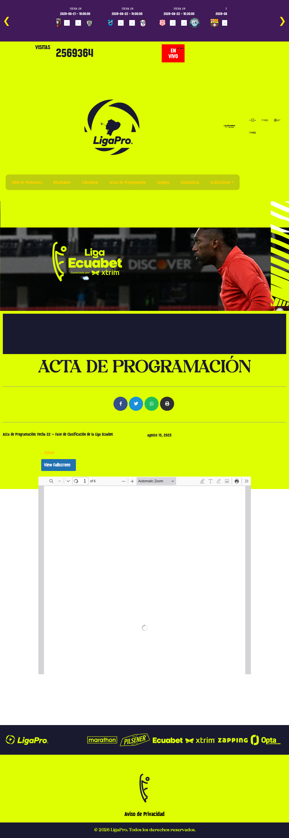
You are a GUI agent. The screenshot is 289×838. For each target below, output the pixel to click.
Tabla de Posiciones (26, 182)
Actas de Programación (128, 182)
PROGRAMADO (68, 31)
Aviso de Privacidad (144, 814)
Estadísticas (190, 182)
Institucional (220, 182)
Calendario (90, 182)
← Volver (46, 453)
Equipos (163, 182)
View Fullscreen (57, 465)
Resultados (62, 182)
